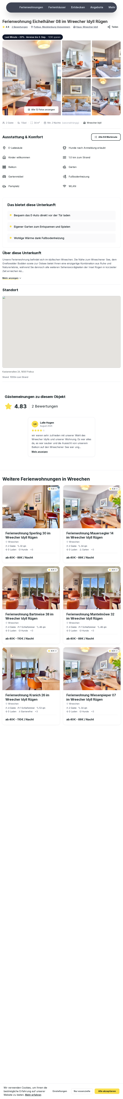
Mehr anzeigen (10, 278)
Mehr (112, 7)
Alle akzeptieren (107, 1091)
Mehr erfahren (33, 1094)
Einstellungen (60, 1091)
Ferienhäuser (57, 7)
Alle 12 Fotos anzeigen (43, 109)
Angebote (96, 7)
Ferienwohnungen (31, 7)
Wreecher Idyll (94, 122)
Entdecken (78, 7)
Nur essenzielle (82, 1091)
